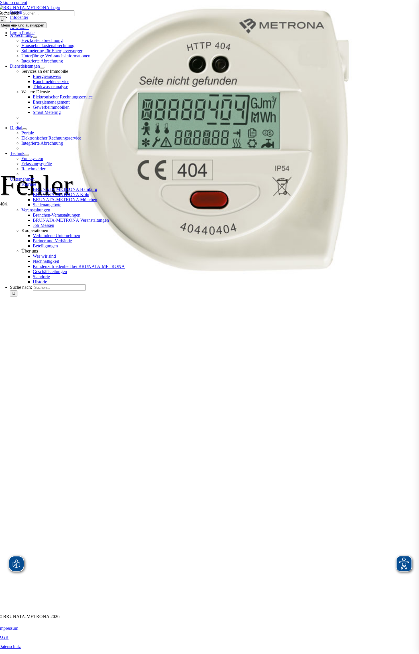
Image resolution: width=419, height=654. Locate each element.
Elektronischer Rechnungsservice (51, 138)
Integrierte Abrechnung (42, 60)
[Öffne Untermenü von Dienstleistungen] (42, 67)
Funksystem (32, 158)
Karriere (28, 184)
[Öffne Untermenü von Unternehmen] (36, 180)
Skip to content (13, 2)
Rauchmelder (33, 168)
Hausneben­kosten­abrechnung (47, 45)
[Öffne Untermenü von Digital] (24, 129)
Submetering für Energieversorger (51, 50)
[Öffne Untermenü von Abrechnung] (34, 37)
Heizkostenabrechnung (42, 40)
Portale (27, 132)
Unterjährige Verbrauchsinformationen (55, 55)
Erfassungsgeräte (36, 163)
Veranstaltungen (35, 209)
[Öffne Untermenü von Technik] (27, 155)
